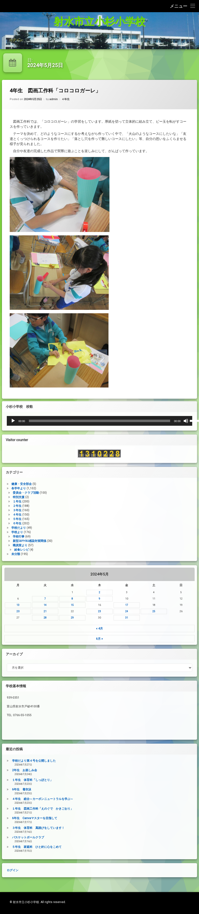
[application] (99, 421)
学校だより (18, 528)
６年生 (17, 523)
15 (72, 605)
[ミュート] (185, 420)
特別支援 (19, 497)
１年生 (17, 501)
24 (126, 611)
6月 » (99, 638)
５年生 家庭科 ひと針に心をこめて (37, 847)
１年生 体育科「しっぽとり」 (32, 780)
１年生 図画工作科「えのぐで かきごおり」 (42, 808)
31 (126, 617)
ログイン (16, 40)
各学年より (18, 488)
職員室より (20, 545)
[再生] (13, 420)
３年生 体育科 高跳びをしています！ (38, 828)
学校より (17, 532)
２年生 (17, 506)
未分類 (15, 554)
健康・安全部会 (21, 484)
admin (54, 99)
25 (153, 611)
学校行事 (19, 536)
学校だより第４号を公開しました (34, 760)
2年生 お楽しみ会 (24, 770)
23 (99, 611)
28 (45, 617)
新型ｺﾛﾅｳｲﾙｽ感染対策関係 (29, 541)
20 (18, 611)
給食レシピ (21, 550)
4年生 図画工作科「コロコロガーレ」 (55, 90)
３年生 (17, 510)
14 (45, 605)
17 (126, 605)
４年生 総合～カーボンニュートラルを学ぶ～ (42, 799)
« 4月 (99, 628)
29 (72, 617)
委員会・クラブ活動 (26, 493)
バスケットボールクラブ (28, 837)
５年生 (17, 519)
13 (18, 605)
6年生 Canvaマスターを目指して (34, 818)
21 (45, 611)
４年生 (66, 99)
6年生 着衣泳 (21, 789)
